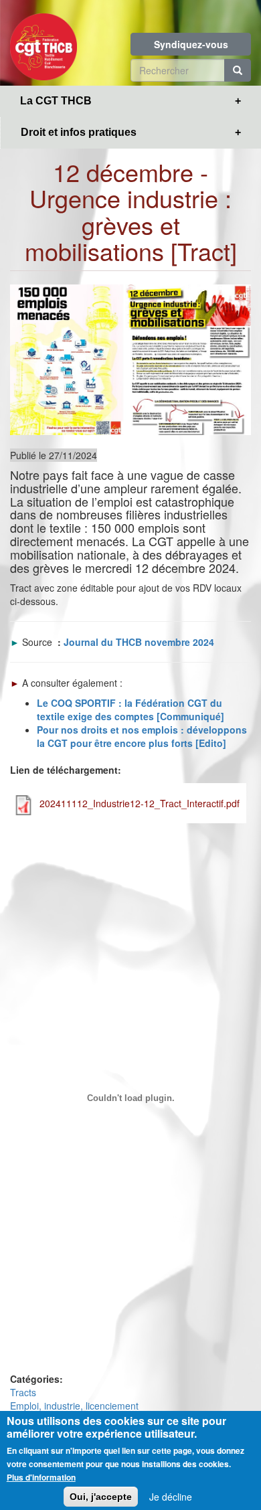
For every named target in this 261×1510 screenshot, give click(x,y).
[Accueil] (43, 42)
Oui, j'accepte (101, 1496)
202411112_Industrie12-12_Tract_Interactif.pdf (139, 803)
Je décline (170, 1496)
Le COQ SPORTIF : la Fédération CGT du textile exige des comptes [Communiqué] (130, 709)
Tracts (23, 1392)
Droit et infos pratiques (79, 132)
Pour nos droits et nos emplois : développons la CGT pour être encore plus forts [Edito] (142, 736)
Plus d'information (41, 1477)
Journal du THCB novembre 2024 (139, 642)
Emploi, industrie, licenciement (74, 1405)
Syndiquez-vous (191, 44)
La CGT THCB (56, 100)
